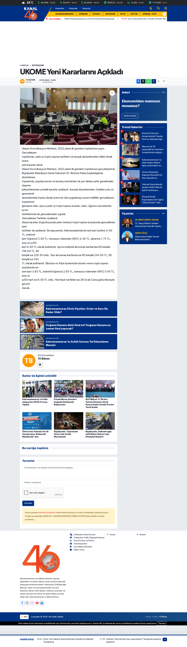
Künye (112, 535)
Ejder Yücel (141, 233)
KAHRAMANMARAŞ (64, 14)
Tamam (162, 623)
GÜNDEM (83, 14)
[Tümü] (163, 92)
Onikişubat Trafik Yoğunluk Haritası (89, 538)
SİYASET (96, 14)
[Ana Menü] (164, 8)
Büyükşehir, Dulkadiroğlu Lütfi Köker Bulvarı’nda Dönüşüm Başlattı (98, 434)
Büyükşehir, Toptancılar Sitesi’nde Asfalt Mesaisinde (66, 434)
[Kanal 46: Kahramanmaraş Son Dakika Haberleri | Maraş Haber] (30, 13)
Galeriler (59, 8)
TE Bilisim (44, 358)
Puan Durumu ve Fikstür (84, 541)
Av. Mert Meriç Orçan (147, 220)
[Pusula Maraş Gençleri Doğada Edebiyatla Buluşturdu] (68, 389)
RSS (25, 617)
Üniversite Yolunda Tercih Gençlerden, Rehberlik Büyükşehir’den (35, 434)
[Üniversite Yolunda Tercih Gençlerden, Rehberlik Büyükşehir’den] (37, 421)
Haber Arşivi (79, 550)
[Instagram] (32, 603)
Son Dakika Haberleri (83, 547)
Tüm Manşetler (80, 544)
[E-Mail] (40, 365)
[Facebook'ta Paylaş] (138, 81)
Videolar (73, 8)
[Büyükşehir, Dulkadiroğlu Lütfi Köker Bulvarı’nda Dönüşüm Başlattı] (100, 421)
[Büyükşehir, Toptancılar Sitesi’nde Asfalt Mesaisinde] (68, 421)
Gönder (28, 503)
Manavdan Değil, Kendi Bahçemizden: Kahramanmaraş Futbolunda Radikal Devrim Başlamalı (149, 238)
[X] (27, 603)
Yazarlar (86, 8)
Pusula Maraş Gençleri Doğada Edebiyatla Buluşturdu (65, 402)
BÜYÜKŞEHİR (38, 65)
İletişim (143, 535)
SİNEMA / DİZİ (149, 14)
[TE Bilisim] (28, 360)
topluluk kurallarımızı (47, 513)
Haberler (24, 65)
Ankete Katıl (130, 116)
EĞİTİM (134, 14)
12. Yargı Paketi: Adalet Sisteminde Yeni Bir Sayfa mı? (148, 225)
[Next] (42, 603)
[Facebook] (22, 603)
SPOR (123, 14)
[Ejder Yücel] (127, 236)
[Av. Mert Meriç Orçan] (127, 223)
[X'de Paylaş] (143, 81)
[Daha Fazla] (154, 81)
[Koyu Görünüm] (151, 8)
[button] (164, 14)
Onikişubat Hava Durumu (85, 535)
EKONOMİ (110, 14)
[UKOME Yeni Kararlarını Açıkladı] (68, 116)
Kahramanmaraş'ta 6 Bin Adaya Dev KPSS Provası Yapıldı (35, 402)
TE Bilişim (163, 617)
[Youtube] (37, 603)
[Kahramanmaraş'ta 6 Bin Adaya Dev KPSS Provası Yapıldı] (37, 389)
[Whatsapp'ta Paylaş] (148, 81)
